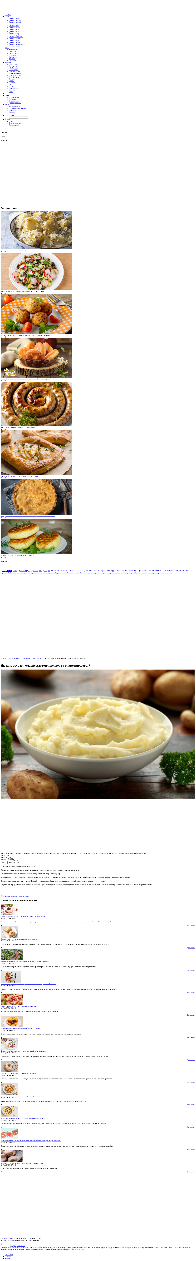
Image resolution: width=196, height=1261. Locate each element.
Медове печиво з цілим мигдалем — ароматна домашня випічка (23, 1096)
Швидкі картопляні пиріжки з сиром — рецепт (17, 555)
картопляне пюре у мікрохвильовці (17, 896)
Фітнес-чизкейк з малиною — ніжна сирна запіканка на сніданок (23, 1051)
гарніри (4, 573)
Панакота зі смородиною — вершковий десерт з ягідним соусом (23, 916)
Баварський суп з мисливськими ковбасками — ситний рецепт (23, 1118)
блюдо (25, 570)
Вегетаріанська (14, 97)
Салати (11, 81)
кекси (144, 573)
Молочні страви (14, 46)
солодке (97, 570)
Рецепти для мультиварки (18, 108)
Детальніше (191, 925)
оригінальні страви (154, 571)
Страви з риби (14, 18)
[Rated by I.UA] (5, 1246)
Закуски (12, 79)
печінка (113, 573)
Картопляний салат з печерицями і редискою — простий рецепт (23, 291)
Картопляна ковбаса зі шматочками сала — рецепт (18, 427)
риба (109, 570)
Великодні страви (15, 75)
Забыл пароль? (14, 125)
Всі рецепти (9, 1255)
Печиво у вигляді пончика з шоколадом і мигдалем (18, 1073)
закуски (67, 570)
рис (129, 573)
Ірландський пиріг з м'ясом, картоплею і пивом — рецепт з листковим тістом (28, 516)
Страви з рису (14, 26)
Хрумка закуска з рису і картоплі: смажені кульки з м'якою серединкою (25, 335)
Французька (13, 57)
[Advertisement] (98, 827)
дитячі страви (136, 573)
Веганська (12, 99)
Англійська (13, 60)
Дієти (7, 95)
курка (113, 570)
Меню (7, 104)
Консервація (13, 88)
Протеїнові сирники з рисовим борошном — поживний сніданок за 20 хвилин (28, 984)
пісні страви (11, 573)
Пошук (11, 115)
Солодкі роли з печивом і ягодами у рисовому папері (19, 939)
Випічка (12, 90)
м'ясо (91, 570)
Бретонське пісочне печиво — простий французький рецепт (22, 1163)
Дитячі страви (14, 77)
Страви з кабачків (15, 42)
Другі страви (13, 66)
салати (61, 570)
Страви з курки (14, 24)
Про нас (12, 112)
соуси (88, 573)
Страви (7, 16)
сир (34, 573)
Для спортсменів (15, 103)
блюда (17, 570)
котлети (39, 573)
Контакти (12, 110)
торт (148, 573)
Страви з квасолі (15, 22)
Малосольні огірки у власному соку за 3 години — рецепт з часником (25, 961)
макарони (168, 573)
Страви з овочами (15, 29)
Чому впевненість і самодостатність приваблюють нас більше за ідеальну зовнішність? (31, 1141)
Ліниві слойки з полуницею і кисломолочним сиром (19, 1006)
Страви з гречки (14, 27)
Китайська (12, 55)
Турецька (12, 59)
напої (187, 571)
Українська (13, 49)
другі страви (36, 570)
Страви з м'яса (14, 33)
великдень (99, 573)
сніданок (107, 573)
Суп (139, 571)
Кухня (7, 48)
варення (71, 573)
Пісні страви (13, 68)
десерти (46, 570)
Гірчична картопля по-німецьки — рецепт (15, 250)
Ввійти (11, 121)
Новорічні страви (15, 73)
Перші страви (13, 64)
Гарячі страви (13, 70)
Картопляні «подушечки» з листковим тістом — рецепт (20, 476)
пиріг (60, 573)
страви (103, 570)
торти (30, 573)
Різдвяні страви (14, 71)
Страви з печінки (15, 38)
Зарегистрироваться (16, 123)
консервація (179, 571)
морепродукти (159, 573)
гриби (144, 571)
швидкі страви (122, 573)
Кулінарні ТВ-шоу (15, 106)
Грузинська (13, 53)
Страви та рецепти (9, 1238)
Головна (8, 15)
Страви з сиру (14, 40)
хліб (151, 573)
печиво (45, 573)
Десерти (12, 82)
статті (93, 573)
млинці (65, 573)
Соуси (11, 86)
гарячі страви (82, 570)
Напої (11, 92)
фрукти (50, 573)
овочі (74, 570)
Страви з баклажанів (16, 44)
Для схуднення (14, 101)
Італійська (12, 51)
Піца (10, 84)
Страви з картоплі (15, 20)
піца (55, 573)
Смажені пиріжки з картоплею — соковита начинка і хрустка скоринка (25, 379)
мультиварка (132, 570)
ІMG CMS (27, 1238)
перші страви (122, 570)
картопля (170, 571)
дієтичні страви (80, 573)
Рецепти (8, 62)
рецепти (6, 570)
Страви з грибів (14, 35)
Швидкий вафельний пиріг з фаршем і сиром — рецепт (20, 1029)
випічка (54, 570)
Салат (164, 571)
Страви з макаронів (16, 37)
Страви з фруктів (15, 31)
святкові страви (22, 573)
